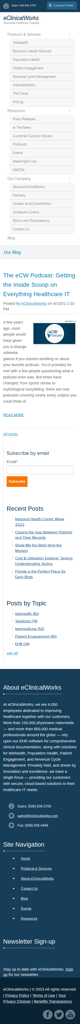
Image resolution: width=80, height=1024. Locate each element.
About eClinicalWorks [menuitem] (29, 186)
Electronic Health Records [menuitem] (32, 51)
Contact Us (29, 888)
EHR (22, 644)
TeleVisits (26, 621)
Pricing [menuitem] (18, 102)
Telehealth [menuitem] (20, 42)
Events (26, 908)
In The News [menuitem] (22, 127)
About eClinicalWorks (37, 878)
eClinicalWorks (34, 303)
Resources (29, 918)
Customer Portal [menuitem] (63, 5)
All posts (10, 434)
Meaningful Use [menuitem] (24, 161)
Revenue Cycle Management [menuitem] (34, 76)
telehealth (27, 614)
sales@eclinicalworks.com (37, 816)
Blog (24, 898)
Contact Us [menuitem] (21, 229)
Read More (13, 415)
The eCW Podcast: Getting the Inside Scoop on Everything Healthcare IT (39, 284)
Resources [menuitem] (16, 110)
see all (12, 653)
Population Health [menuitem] (26, 59)
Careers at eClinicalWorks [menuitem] (32, 203)
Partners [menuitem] (19, 195)
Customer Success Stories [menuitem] (32, 136)
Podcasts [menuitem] (20, 144)
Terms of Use (43, 995)
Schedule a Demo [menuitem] (26, 212)
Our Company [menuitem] (19, 178)
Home (25, 858)
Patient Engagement (36, 636)
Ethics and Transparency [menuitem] (31, 220)
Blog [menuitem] (11, 237)
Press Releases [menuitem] (24, 119)
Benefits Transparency (53, 1001)
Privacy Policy (17, 995)
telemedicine (29, 629)
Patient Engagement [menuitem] (28, 68)
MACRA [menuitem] (19, 169)
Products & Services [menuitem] (24, 34)
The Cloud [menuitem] (20, 93)
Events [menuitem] (18, 152)
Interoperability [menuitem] (24, 85)
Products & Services (36, 868)
